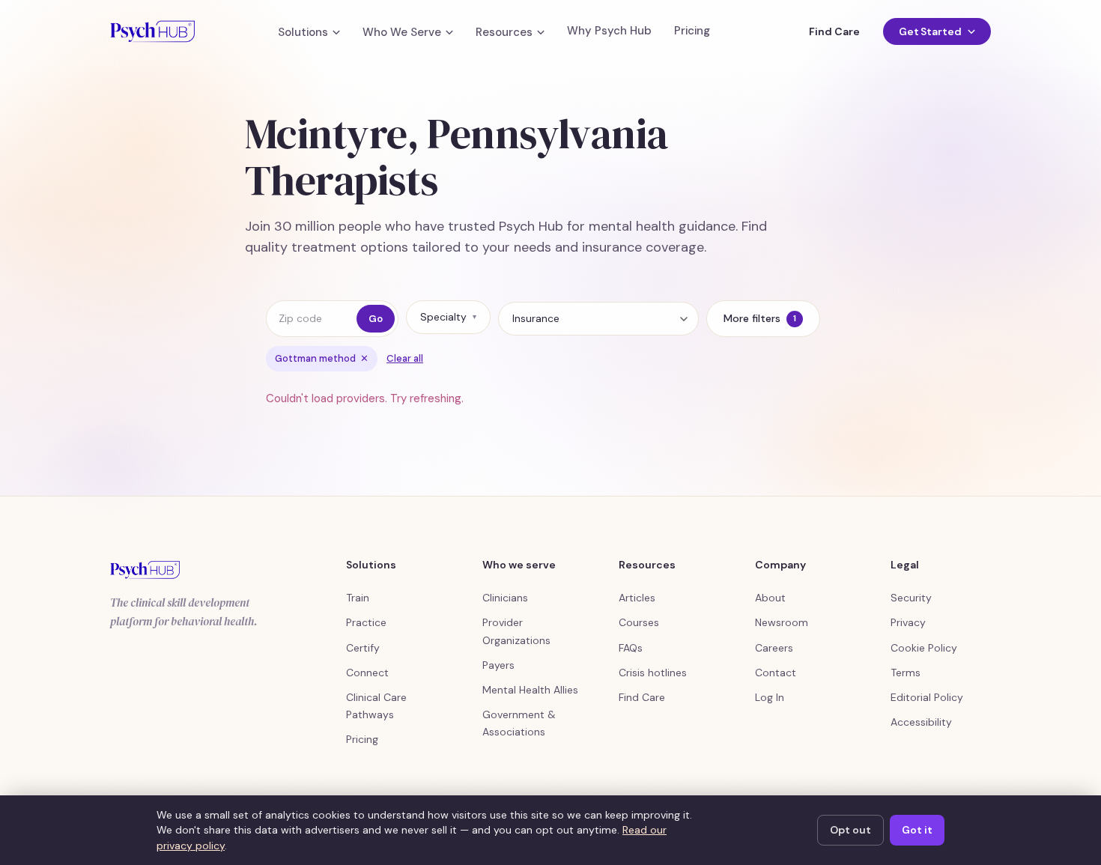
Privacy (908, 622)
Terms (905, 672)
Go (375, 318)
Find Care (834, 31)
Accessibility (921, 722)
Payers (498, 665)
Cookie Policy (924, 648)
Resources (504, 32)
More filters (760, 318)
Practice (366, 622)
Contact (775, 672)
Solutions (303, 32)
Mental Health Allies (530, 689)
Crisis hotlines (653, 672)
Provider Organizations (516, 631)
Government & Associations (519, 723)
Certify (363, 648)
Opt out (850, 830)
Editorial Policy (927, 697)
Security (911, 597)
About (770, 597)
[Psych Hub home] (152, 31)
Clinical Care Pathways (376, 706)
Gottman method (321, 358)
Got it (917, 830)
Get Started (930, 31)
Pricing (692, 31)
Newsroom (781, 622)
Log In (769, 697)
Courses (639, 622)
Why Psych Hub (609, 31)
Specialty (448, 317)
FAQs (631, 648)
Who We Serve (402, 32)
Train (357, 597)
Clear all (404, 358)
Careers (774, 648)
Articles (637, 597)
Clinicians (505, 597)
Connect (367, 672)
